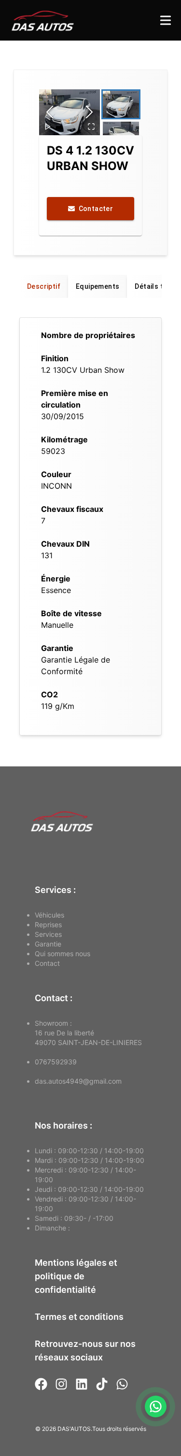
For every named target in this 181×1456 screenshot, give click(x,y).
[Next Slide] (89, 112)
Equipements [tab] (97, 286)
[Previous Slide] (49, 112)
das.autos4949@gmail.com (78, 1081)
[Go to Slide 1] (120, 104)
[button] (69, 112)
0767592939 (56, 1062)
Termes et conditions (79, 1317)
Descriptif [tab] (43, 286)
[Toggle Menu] (165, 20)
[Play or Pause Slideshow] (47, 126)
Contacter (96, 208)
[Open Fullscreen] (91, 126)
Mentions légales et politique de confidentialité (76, 1276)
